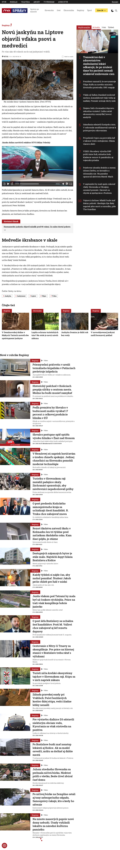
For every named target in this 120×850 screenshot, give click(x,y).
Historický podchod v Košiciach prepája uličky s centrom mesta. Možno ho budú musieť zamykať (52, 389)
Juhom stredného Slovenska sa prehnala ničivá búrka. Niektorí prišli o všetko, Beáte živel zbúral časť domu (53, 774)
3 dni (104, 27)
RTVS (6, 56)
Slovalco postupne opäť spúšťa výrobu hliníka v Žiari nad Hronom (54, 436)
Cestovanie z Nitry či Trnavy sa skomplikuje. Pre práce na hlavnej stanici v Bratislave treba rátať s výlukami (53, 651)
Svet (59, 10)
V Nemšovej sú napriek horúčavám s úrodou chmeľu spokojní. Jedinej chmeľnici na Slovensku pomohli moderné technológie (54, 459)
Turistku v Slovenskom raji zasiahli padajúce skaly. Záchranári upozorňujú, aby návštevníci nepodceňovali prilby (53, 484)
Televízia (25, 2)
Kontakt (115, 2)
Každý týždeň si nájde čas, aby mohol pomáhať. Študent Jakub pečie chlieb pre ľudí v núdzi (52, 578)
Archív (37, 2)
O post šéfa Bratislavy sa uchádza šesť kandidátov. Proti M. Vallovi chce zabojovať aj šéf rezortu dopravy (53, 626)
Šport (89, 10)
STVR (4, 2)
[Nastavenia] (67, 183)
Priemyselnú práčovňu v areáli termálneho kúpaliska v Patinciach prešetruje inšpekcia (54, 368)
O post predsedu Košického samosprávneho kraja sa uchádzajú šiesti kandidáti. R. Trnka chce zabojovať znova (51, 509)
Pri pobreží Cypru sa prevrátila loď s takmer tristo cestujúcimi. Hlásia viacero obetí (99, 141)
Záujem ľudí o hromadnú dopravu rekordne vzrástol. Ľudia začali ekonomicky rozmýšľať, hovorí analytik (98, 113)
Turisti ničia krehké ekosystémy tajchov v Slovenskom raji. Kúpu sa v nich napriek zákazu (54, 676)
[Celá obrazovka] (70, 183)
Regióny (80, 10)
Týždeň (111, 27)
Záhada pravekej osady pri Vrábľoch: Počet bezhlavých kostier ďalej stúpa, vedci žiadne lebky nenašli (52, 700)
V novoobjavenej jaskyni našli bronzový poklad (103, 334)
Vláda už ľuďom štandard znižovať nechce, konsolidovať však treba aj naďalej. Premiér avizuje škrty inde (99, 98)
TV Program (49, 2)
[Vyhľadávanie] (116, 10)
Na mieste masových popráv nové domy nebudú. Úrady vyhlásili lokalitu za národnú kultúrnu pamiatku (53, 824)
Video (46, 361)
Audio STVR (63, 2)
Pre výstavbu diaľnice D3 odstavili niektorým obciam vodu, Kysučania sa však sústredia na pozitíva (53, 725)
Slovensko (49, 10)
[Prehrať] (8, 183)
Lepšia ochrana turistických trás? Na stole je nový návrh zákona (45, 335)
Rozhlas (13, 2)
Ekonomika (69, 10)
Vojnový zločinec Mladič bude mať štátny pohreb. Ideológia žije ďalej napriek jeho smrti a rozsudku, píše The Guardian (99, 205)
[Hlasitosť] (63, 183)
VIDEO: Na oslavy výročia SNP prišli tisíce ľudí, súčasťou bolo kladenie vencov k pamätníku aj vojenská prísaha (98, 156)
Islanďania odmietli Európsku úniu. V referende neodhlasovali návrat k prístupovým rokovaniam (99, 127)
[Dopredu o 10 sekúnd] (12, 183)
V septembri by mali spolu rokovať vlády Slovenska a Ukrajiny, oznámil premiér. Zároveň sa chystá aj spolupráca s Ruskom (99, 188)
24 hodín (96, 27)
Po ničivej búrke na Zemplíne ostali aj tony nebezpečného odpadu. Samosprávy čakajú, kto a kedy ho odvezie (54, 799)
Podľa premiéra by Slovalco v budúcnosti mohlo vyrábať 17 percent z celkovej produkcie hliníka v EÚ (50, 413)
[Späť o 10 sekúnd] (4, 183)
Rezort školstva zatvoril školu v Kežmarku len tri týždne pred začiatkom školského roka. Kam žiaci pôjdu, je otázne (52, 534)
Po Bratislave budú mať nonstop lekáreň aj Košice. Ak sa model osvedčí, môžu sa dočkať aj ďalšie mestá (53, 749)
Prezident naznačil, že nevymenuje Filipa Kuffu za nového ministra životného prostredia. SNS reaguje (99, 84)
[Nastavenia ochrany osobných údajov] (4, 845)
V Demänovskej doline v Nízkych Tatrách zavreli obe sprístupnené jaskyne (15, 335)
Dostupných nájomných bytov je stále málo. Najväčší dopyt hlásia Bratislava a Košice (53, 557)
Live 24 (100, 10)
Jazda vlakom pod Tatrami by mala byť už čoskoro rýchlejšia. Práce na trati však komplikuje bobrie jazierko (54, 601)
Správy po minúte (34, 10)
